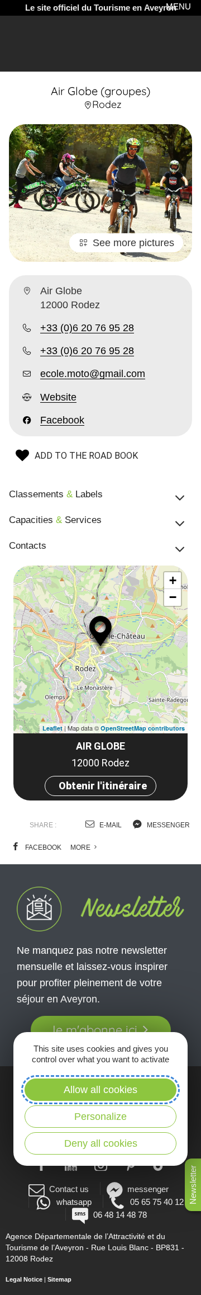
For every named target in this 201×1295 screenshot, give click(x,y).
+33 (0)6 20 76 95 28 (87, 327)
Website (58, 397)
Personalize (100, 1116)
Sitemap (59, 1279)
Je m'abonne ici (93, 1030)
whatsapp (73, 1202)
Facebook (62, 420)
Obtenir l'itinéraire (103, 786)
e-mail (110, 825)
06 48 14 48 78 (119, 1214)
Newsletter (193, 1184)
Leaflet (52, 728)
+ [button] (172, 580)
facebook (42, 847)
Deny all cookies (100, 1143)
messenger (167, 825)
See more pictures (133, 242)
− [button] (172, 597)
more (81, 847)
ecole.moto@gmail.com (92, 373)
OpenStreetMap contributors (142, 728)
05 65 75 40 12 (157, 1202)
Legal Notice (24, 1279)
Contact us (69, 1189)
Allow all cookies (100, 1089)
